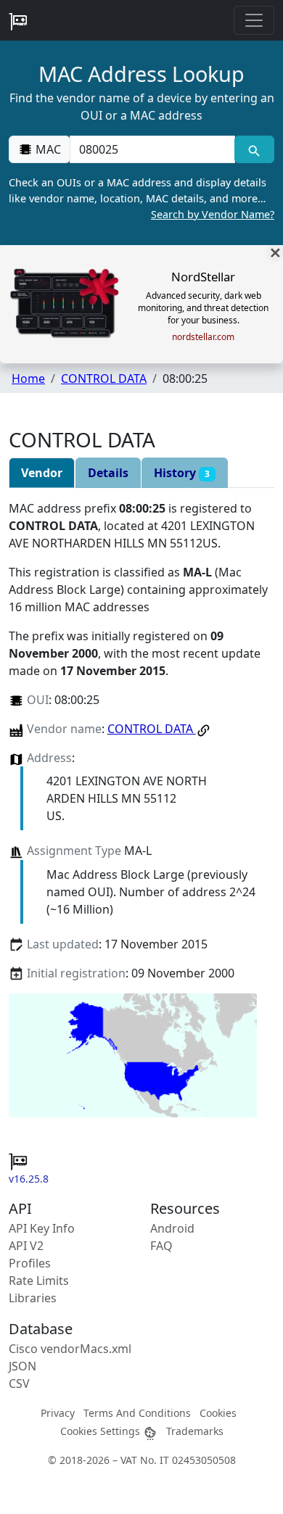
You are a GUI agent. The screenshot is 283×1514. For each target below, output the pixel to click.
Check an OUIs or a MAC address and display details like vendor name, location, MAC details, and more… (141, 197)
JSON (22, 1366)
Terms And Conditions (137, 1413)
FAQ (161, 1246)
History (182, 473)
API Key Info (42, 1228)
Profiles (30, 1263)
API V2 (26, 1246)
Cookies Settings (101, 1431)
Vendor (41, 473)
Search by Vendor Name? (212, 214)
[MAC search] (254, 149)
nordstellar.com (203, 337)
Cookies (218, 1413)
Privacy (58, 1413)
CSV (19, 1383)
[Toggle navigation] (254, 20)
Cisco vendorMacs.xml (70, 1349)
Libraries (33, 1298)
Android (172, 1228)
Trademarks (194, 1431)
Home (28, 378)
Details (108, 473)
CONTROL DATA (104, 378)
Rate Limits (39, 1280)
